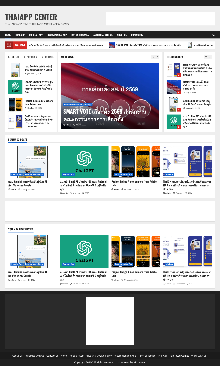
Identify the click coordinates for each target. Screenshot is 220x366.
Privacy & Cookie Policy (99, 355)
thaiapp (88, 104)
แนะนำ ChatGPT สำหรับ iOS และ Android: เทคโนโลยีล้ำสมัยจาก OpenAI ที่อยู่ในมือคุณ (15, 87)
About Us (122, 35)
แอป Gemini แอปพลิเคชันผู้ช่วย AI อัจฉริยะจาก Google (15, 70)
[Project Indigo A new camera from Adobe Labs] (135, 162)
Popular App (36, 35)
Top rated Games (80, 35)
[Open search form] (214, 35)
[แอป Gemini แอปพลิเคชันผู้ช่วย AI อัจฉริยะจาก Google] (32, 162)
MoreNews (123, 362)
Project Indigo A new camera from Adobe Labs (15, 104)
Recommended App (57, 35)
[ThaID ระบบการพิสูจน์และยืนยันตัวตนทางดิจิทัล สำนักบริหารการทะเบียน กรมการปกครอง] (187, 162)
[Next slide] (157, 57)
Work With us (198, 355)
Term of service (146, 355)
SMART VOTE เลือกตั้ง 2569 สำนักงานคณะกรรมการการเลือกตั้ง (136, 45)
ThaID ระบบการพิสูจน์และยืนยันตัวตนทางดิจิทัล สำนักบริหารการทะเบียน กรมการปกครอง (15, 122)
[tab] (13, 57)
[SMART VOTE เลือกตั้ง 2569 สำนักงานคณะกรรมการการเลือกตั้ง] (110, 96)
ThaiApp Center (31, 16)
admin (68, 124)
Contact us (137, 35)
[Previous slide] (153, 57)
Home (8, 35)
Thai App (20, 35)
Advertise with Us (103, 35)
